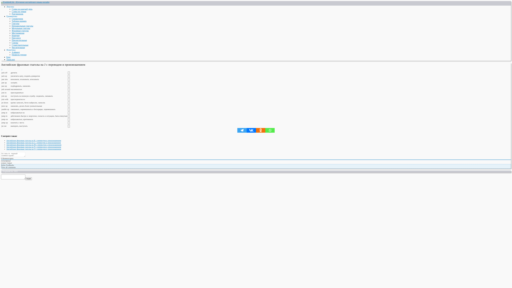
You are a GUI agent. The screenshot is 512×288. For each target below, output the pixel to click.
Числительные (18, 47)
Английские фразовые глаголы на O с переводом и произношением (33, 149)
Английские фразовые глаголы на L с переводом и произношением (33, 143)
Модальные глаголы (21, 28)
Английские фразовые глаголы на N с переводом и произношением (33, 147)
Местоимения (18, 33)
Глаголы (15, 23)
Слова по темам (19, 11)
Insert (28, 179)
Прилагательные (19, 40)
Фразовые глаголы (20, 31)
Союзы (15, 43)
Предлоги (16, 38)
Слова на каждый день (22, 9)
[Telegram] (242, 130)
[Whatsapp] (270, 130)
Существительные (20, 45)
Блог (8, 57)
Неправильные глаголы (22, 26)
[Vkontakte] (251, 130)
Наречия (15, 35)
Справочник (17, 19)
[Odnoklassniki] (260, 130)
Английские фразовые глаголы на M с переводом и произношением (33, 145)
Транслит (10, 59)
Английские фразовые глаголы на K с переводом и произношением (33, 141)
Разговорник (17, 14)
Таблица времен (19, 21)
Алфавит (16, 52)
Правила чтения (19, 55)
